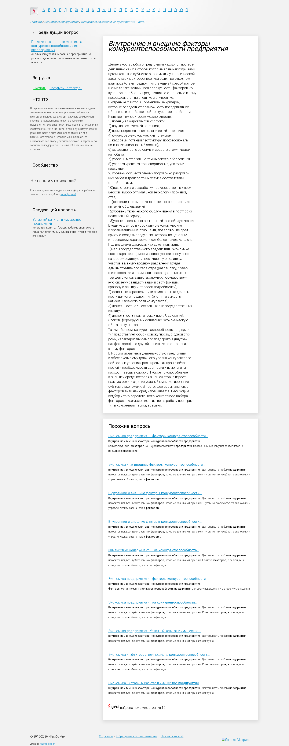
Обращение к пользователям (136, 736)
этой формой (68, 194)
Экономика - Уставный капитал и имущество (153, 683)
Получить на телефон (66, 88)
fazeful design (47, 743)
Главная (36, 21)
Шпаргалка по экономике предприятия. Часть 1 (114, 21)
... (155, 493)
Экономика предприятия (61, 21)
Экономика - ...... (158, 436)
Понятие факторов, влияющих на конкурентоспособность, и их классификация (56, 46)
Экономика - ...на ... (153, 602)
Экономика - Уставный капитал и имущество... (154, 631)
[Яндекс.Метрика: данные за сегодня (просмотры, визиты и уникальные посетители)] (236, 740)
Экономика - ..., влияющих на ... (159, 655)
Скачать (39, 88)
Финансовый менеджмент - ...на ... (153, 550)
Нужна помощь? (172, 736)
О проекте (106, 736)
